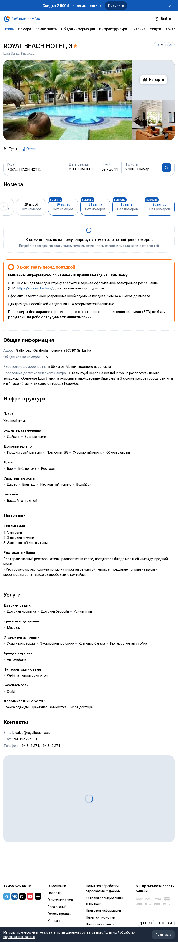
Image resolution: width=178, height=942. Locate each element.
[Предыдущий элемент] (3, 206)
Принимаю (163, 934)
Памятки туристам (100, 917)
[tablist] (89, 29)
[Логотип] (22, 19)
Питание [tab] (138, 29)
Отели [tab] (31, 149)
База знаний (57, 907)
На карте (156, 80)
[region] (89, 100)
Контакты (55, 921)
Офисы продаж (59, 914)
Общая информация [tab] (78, 29)
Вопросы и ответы (100, 924)
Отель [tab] (8, 29)
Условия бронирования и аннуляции (105, 900)
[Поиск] (166, 167)
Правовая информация (103, 910)
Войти (166, 19)
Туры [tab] (13, 149)
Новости (54, 893)
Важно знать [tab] (46, 29)
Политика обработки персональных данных (103, 888)
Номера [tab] (24, 29)
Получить (116, 5)
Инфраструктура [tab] (113, 29)
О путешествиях (61, 900)
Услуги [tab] (155, 29)
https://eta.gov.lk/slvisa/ (35, 288)
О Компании (57, 886)
